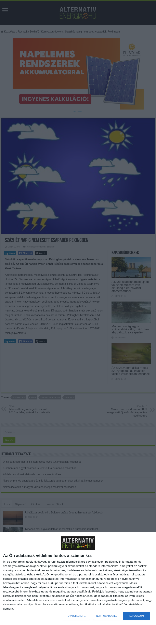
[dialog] (78, 578)
